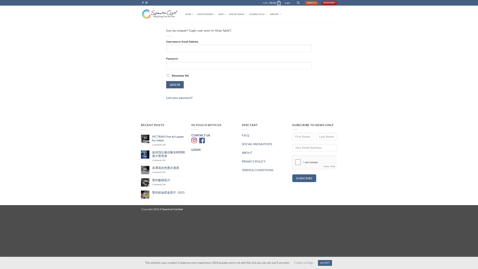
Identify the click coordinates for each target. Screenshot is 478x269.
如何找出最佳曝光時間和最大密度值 (168, 153)
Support (274, 14)
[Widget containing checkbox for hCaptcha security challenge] (314, 162)
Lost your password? (179, 97)
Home (188, 14)
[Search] (298, 2)
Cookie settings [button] (303, 262)
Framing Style (257, 14)
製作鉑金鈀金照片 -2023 (168, 192)
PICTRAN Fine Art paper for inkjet (168, 138)
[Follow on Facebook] (143, 2)
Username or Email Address (182, 41)
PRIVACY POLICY (254, 161)
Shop (221, 14)
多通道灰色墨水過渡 (165, 167)
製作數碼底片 (161, 180)
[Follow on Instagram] (146, 2)
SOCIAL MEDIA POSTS (257, 144)
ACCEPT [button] (325, 262)
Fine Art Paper (236, 14)
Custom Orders (205, 14)
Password (172, 58)
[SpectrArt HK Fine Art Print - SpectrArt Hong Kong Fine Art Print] (159, 14)
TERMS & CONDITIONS (257, 170)
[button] (272, 2)
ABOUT (247, 152)
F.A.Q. (245, 135)
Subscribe (304, 178)
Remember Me (180, 75)
